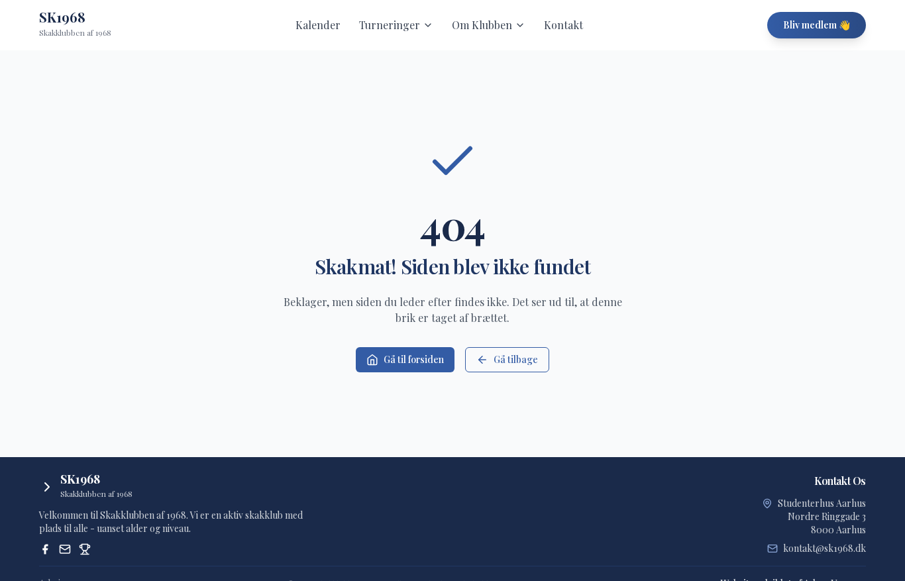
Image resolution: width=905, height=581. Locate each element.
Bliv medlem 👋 (816, 25)
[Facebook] (45, 549)
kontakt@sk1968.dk (824, 548)
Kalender (318, 25)
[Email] (65, 549)
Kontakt (563, 25)
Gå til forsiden (414, 359)
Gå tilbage (516, 359)
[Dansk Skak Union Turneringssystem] (85, 549)
